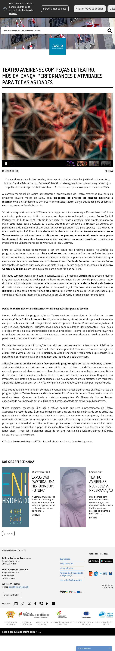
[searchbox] (57, 30)
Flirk (53, 604)
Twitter (29, 604)
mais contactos (11, 595)
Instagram (22, 604)
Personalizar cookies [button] (54, 8)
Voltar (10, 533)
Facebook (35, 604)
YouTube (47, 604)
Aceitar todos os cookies (89, 8)
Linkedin (16, 604)
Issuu (41, 604)
